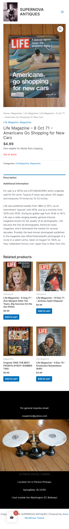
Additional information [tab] (16, 183)
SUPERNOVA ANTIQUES (32, 11)
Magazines (16, 113)
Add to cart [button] (11, 317)
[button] (60, 29)
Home (6, 113)
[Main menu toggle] (62, 12)
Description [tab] (10, 177)
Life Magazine (31, 113)
